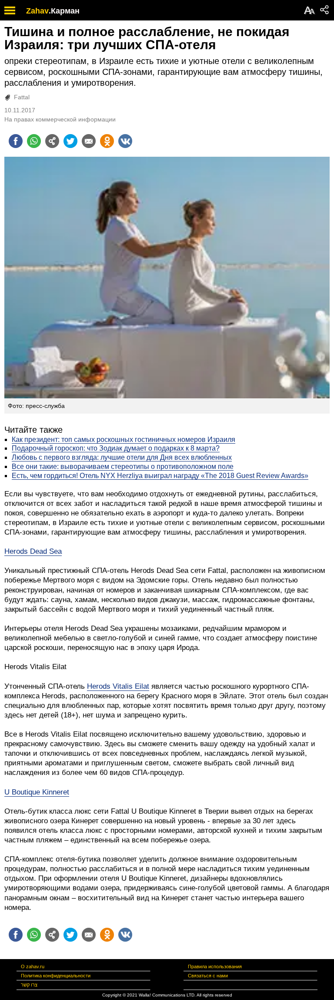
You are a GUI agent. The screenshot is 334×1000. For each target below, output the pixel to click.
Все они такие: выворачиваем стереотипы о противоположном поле (123, 466)
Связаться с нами (208, 975)
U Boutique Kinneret (36, 792)
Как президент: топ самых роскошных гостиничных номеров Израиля (123, 439)
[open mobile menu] (9, 10)
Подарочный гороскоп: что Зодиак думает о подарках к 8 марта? (116, 448)
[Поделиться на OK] (107, 141)
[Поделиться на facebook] (16, 141)
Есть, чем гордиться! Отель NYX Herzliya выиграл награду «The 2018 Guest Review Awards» (160, 475)
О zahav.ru (32, 966)
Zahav (37, 11)
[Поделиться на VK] (125, 141)
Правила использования (215, 966)
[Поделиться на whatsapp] (34, 141)
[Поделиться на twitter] (70, 141)
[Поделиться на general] (52, 141)
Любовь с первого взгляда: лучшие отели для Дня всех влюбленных (122, 457)
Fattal (22, 97)
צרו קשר (29, 984)
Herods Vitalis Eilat (118, 686)
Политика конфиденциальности (55, 975)
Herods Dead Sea (33, 551)
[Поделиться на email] (89, 141)
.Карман (64, 11)
